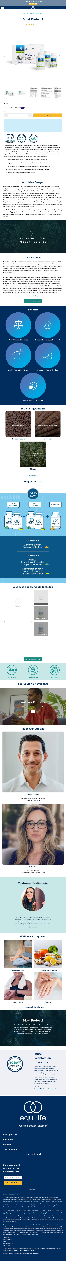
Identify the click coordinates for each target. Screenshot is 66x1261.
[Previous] (5, 56)
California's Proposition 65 (49, 1089)
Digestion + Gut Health (48, 955)
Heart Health (18, 987)
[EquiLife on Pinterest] (34, 1155)
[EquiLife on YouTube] (31, 1155)
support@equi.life (50, 1207)
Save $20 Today (12, 1183)
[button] (30, 24)
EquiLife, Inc (35, 1189)
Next (64, 671)
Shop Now (35, 4)
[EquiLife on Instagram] (25, 1155)
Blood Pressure (18, 955)
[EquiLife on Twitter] (37, 1155)
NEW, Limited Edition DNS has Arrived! (35, 1)
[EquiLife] (33, 7)
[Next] (59, 56)
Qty (5, 111)
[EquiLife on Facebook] (28, 1155)
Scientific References (33, 301)
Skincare (48, 987)
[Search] (58, 7)
